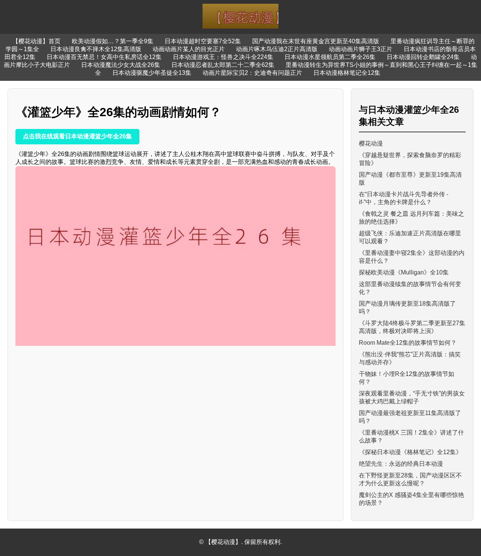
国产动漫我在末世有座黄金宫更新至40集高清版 (315, 41)
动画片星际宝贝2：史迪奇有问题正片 (252, 73)
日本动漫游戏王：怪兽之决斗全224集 (223, 57)
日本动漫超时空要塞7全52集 (203, 41)
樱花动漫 (371, 143)
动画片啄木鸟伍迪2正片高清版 (277, 49)
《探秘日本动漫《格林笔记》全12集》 (410, 452)
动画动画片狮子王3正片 (360, 49)
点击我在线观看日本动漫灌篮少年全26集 (77, 136)
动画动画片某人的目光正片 (189, 49)
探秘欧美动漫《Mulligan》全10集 (404, 272)
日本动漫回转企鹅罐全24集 (423, 57)
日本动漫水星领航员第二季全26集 (329, 57)
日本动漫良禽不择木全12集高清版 (95, 49)
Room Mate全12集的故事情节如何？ (408, 342)
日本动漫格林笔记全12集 (346, 73)
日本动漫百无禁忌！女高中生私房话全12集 (104, 57)
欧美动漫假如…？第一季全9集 (112, 41)
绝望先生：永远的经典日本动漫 (401, 464)
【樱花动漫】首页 (36, 41)
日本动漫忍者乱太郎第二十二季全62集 (222, 65)
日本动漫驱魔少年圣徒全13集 (151, 73)
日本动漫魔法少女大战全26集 (120, 65)
